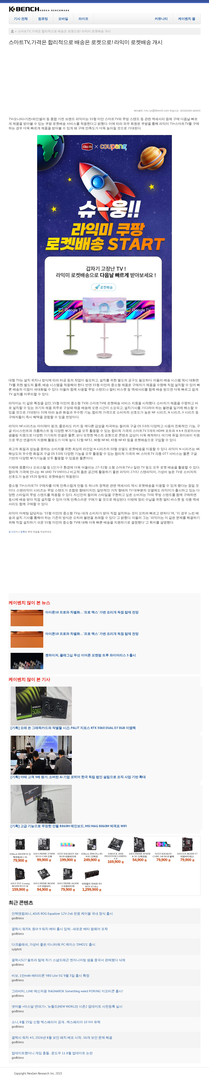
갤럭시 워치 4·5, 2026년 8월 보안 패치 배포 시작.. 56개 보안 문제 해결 (62, 1037)
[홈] (39, 9)
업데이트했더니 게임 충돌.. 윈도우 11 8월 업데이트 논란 (52, 1053)
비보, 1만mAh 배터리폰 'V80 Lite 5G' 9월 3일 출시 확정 (50, 975)
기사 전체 (21, 19)
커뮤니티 (161, 19)
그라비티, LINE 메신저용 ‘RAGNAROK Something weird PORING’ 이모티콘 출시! (67, 991)
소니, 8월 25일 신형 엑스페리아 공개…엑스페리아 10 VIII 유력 (56, 1022)
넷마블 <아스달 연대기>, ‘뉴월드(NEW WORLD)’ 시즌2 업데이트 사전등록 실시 (67, 1006)
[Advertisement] (104, 76)
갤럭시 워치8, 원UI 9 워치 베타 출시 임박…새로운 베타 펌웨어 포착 (60, 929)
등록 (22, 531)
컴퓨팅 (43, 19)
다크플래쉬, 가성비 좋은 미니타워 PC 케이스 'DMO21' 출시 (53, 944)
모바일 (63, 19)
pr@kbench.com (159, 110)
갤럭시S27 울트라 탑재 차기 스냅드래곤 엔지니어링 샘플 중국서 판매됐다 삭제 (68, 960)
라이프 (83, 19)
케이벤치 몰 (186, 19)
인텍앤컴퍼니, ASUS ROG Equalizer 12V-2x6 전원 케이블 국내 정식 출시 (62, 913)
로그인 (12, 531)
